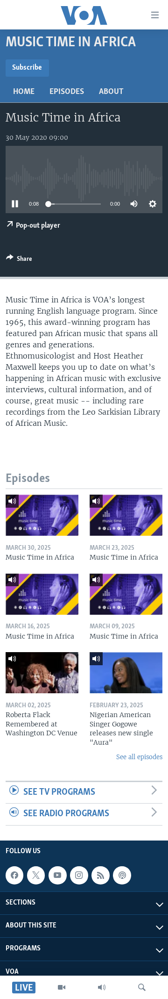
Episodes (66, 92)
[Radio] (102, 987)
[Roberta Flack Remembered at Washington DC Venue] (42, 672)
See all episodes (139, 757)
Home (24, 92)
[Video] (62, 987)
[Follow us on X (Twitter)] (36, 875)
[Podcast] (122, 875)
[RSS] (100, 875)
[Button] (19, 260)
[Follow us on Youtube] (57, 875)
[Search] (142, 987)
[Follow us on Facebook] (14, 875)
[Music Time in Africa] (42, 515)
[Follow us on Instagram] (79, 875)
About (111, 92)
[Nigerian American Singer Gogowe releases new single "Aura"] (126, 672)
